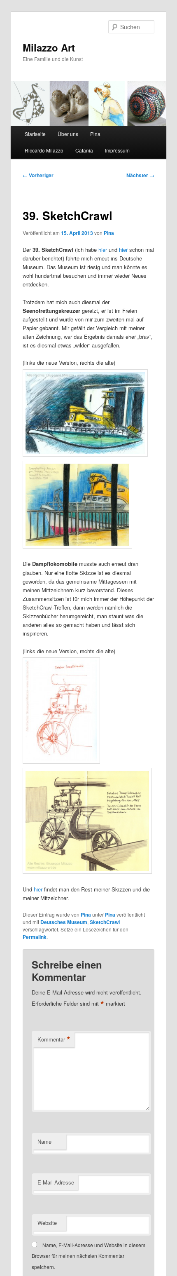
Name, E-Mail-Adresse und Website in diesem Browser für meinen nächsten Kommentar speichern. (88, 1255)
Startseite (35, 133)
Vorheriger (38, 175)
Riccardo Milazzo (44, 150)
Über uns (68, 133)
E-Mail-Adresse (55, 1182)
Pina (95, 133)
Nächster (140, 175)
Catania (84, 150)
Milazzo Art (49, 47)
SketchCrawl (105, 922)
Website (47, 1223)
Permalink (35, 937)
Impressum (117, 150)
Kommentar (53, 1039)
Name (44, 1141)
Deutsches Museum (63, 922)
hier (102, 249)
